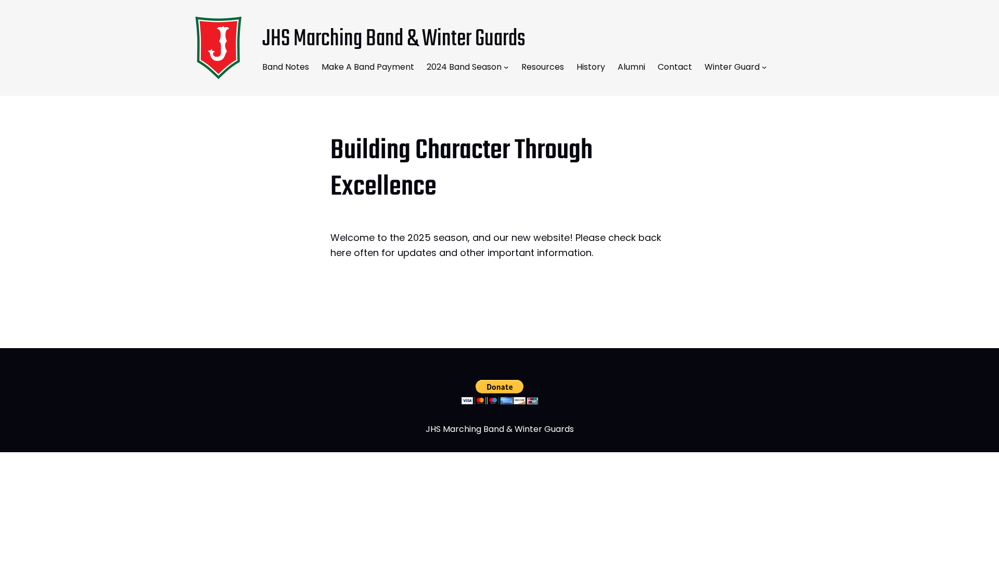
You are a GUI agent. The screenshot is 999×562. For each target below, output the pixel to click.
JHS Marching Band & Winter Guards (394, 39)
